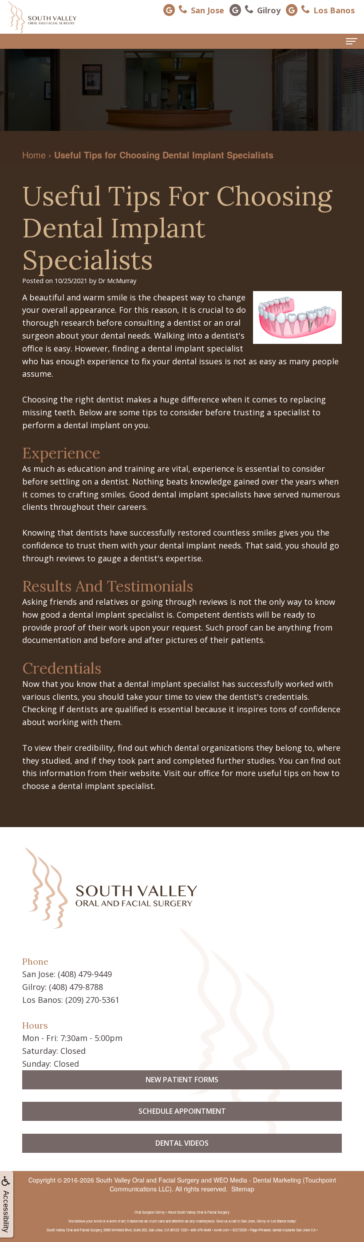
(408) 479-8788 (76, 987)
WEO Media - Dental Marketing (257, 1179)
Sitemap (242, 1188)
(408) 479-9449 (85, 974)
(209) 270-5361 (92, 999)
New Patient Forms (182, 1079)
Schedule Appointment (182, 1111)
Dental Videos (182, 1143)
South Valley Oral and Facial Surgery (147, 1179)
